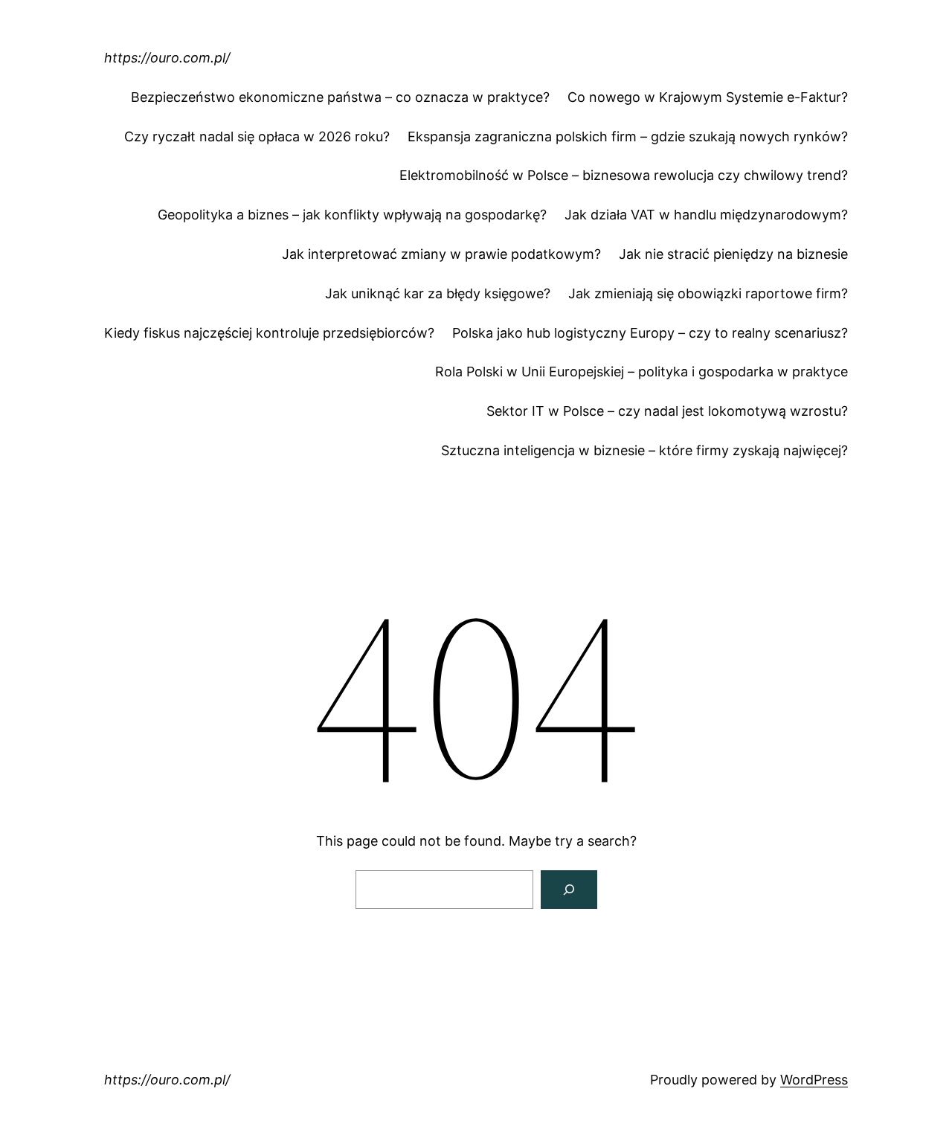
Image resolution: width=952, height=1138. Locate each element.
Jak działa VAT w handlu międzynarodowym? (706, 214)
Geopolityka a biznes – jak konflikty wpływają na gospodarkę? (352, 214)
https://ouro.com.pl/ (167, 57)
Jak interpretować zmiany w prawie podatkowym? (441, 254)
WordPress (814, 1079)
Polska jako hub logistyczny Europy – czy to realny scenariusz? (650, 333)
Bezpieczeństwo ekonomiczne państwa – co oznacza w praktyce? (340, 97)
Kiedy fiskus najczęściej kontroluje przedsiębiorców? (269, 333)
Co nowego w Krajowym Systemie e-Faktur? (707, 97)
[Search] (569, 889)
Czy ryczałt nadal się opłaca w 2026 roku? (257, 136)
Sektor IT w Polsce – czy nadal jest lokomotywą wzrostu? (667, 411)
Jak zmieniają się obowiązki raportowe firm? (708, 293)
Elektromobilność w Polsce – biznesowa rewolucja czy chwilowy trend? (623, 175)
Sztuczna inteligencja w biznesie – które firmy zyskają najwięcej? (644, 450)
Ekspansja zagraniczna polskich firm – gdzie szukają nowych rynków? (628, 136)
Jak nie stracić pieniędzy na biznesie (733, 254)
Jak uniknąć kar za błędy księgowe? (437, 293)
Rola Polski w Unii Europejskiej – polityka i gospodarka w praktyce (641, 371)
